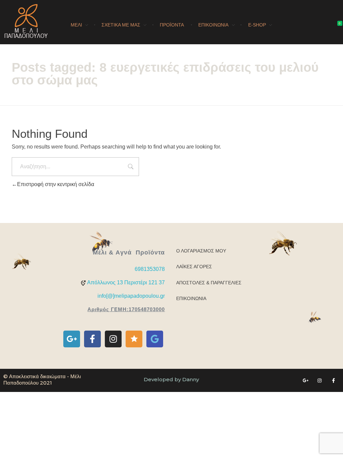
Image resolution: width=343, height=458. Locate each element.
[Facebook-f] (92, 339)
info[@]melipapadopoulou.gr (131, 296)
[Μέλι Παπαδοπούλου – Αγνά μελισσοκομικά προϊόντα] (26, 21)
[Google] (154, 339)
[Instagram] (113, 339)
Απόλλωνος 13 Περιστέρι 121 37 (126, 282)
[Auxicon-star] (134, 339)
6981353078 (150, 269)
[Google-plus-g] (71, 339)
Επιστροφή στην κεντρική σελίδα (55, 184)
